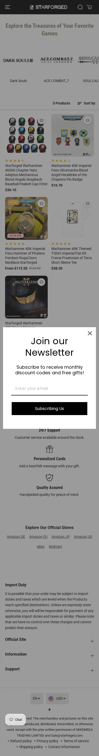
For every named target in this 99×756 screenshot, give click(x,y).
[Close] (90, 333)
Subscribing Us (49, 409)
